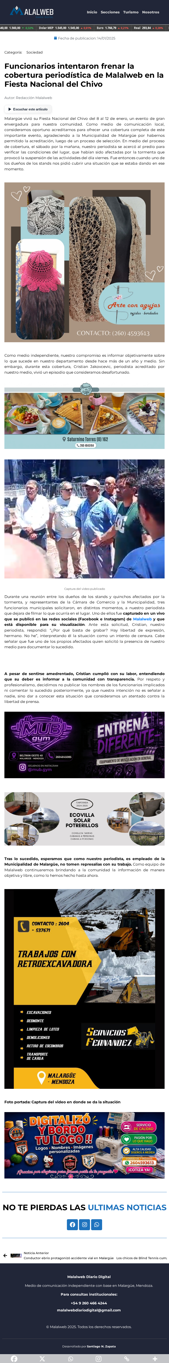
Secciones (110, 12)
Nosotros (150, 12)
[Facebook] (72, 1224)
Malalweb (142, 619)
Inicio (92, 12)
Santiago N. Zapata (101, 1346)
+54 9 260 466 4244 (89, 1303)
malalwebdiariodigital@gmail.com (89, 1310)
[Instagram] (84, 1224)
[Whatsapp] (96, 1224)
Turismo (131, 12)
